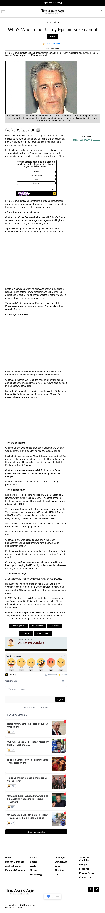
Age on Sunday (55, 3)
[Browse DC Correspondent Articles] (11, 642)
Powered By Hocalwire (13, 907)
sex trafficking (43, 633)
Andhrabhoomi (13, 866)
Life (56, 874)
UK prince (55, 626)
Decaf (58, 866)
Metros (33, 870)
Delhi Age (60, 857)
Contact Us (85, 877)
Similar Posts (82, 140)
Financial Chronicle (15, 870)
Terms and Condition (84, 859)
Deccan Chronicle (14, 862)
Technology (36, 874)
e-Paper (45, 3)
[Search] (102, 12)
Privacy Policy (86, 873)
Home (8, 857)
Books (33, 857)
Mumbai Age (61, 862)
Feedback (84, 869)
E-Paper (83, 864)
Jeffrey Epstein (18, 626)
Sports (33, 862)
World (52, 37)
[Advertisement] (36, 260)
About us (59, 870)
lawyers (26, 633)
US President (37, 626)
